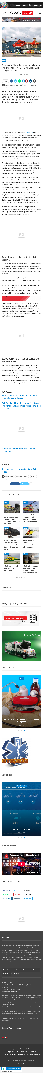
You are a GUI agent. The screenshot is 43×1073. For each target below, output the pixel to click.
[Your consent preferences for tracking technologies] (4, 1069)
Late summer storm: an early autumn (21, 722)
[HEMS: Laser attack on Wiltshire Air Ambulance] (12, 558)
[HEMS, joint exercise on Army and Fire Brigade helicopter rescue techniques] (31, 558)
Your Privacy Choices (13, 1068)
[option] (21, 702)
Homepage (11, 1049)
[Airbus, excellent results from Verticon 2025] (21, 809)
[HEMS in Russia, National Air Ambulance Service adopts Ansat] (31, 532)
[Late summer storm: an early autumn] (21, 702)
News (21, 678)
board (23, 180)
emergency (33, 85)
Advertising (33, 1052)
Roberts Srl (22, 1063)
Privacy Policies (22, 1055)
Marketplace (21, 786)
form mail (16, 992)
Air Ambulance (10, 85)
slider (4, 87)
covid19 (26, 85)
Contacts (13, 1055)
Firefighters (10, 1052)
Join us (5, 1055)
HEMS (4, 60)
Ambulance (29, 133)
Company (24, 1052)
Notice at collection (7, 1071)
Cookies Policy (35, 1055)
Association (19, 85)
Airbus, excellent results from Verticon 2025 (21, 829)
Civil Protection (31, 1049)
